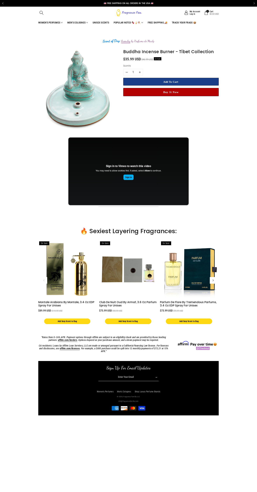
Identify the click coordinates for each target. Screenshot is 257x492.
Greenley (125, 41)
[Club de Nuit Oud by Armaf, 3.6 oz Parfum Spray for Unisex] (128, 269)
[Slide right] (213, 280)
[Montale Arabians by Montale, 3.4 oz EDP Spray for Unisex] (67, 269)
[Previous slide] (3, 3)
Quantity (127, 66)
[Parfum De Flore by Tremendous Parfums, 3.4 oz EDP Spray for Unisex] (189, 269)
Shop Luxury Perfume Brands (147, 391)
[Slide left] (44, 280)
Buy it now (171, 92)
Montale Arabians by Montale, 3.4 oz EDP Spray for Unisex (66, 303)
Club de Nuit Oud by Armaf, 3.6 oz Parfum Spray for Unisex (128, 303)
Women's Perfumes (105, 391)
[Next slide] (254, 3)
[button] (41, 12)
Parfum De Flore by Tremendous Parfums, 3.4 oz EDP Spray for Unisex (188, 303)
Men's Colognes (124, 391)
